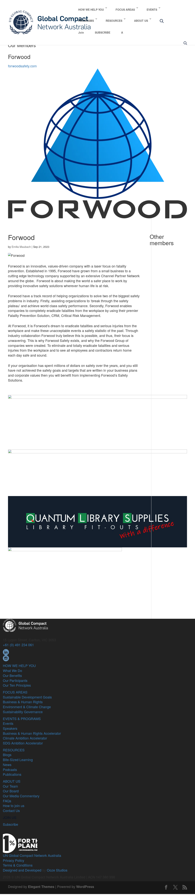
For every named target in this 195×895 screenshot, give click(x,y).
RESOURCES (114, 21)
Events (8, 723)
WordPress (85, 886)
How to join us (13, 805)
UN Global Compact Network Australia (32, 855)
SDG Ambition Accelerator (23, 742)
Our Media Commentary (21, 795)
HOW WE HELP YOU (91, 9)
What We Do (12, 670)
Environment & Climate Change (27, 706)
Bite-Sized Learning (18, 759)
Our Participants (15, 680)
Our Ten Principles (17, 685)
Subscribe (10, 824)
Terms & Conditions (18, 865)
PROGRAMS (86, 21)
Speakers (10, 728)
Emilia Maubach (21, 247)
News (7, 764)
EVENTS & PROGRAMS (22, 718)
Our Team (10, 786)
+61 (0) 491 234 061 (18, 644)
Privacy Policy (13, 860)
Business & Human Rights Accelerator (32, 733)
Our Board (11, 790)
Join (81, 32)
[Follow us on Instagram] (6, 657)
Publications (12, 774)
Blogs (7, 754)
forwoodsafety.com (22, 65)
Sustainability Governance (23, 711)
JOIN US (9, 817)
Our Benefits (12, 675)
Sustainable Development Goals (27, 696)
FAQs (7, 800)
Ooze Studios (57, 870)
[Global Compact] (25, 624)
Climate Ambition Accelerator (25, 737)
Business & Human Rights (23, 701)
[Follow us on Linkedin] (6, 651)
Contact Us (11, 810)
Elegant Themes (41, 886)
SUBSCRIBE (102, 32)
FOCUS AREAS (125, 9)
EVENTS (152, 9)
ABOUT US (141, 21)
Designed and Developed (22, 870)
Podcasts (10, 769)
